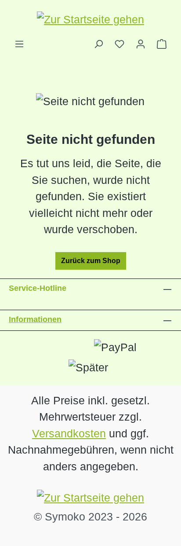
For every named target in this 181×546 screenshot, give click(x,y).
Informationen (35, 319)
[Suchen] (98, 44)
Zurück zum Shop (90, 260)
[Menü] (19, 44)
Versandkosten (69, 433)
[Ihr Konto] (140, 44)
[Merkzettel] (119, 44)
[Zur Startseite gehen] (90, 19)
